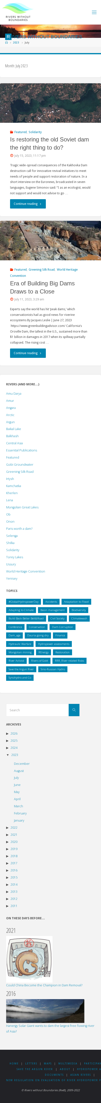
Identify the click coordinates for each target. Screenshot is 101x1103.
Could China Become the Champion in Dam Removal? (44, 985)
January (19, 820)
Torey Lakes (14, 557)
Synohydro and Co (20, 677)
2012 (14, 899)
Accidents (51, 601)
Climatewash (79, 618)
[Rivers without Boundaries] (18, 12)
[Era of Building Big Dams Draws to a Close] (50, 240)
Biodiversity (79, 610)
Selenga (12, 536)
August (19, 771)
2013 (14, 892)
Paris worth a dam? (19, 529)
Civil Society (57, 618)
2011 (14, 906)
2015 (14, 877)
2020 (14, 842)
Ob (8, 514)
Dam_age (14, 635)
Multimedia (67, 1063)
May (17, 792)
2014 (14, 884)
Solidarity (35, 132)
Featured (20, 132)
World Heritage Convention (25, 571)
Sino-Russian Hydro (53, 669)
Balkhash (12, 436)
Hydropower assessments (53, 644)
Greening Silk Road (42, 269)
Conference (15, 627)
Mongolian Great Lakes (22, 507)
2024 (14, 748)
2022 (14, 827)
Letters (31, 1063)
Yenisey (11, 578)
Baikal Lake (13, 429)
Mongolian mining (20, 652)
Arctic (10, 415)
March (18, 806)
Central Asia (14, 443)
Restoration (62, 652)
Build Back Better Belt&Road (26, 618)
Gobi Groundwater (19, 464)
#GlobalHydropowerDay (23, 601)
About (65, 1069)
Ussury (11, 564)
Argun (10, 422)
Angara (11, 408)
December (22, 764)
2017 (14, 863)
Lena (9, 500)
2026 (14, 733)
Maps (48, 1063)
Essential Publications (21, 450)
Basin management (52, 610)
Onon (10, 521)
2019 (14, 849)
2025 (14, 741)
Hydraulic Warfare (20, 644)
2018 (14, 856)
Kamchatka (13, 486)
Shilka (10, 543)
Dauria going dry (38, 635)
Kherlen (12, 493)
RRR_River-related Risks (69, 660)
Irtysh (10, 479)
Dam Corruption (62, 627)
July (16, 778)
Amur (10, 401)
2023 (16, 42)
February (20, 813)
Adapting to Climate (21, 610)
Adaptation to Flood (76, 601)
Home (14, 1063)
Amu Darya (13, 393)
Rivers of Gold (39, 660)
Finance (60, 635)
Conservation (37, 627)
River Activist (16, 660)
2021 (14, 835)
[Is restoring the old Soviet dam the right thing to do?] (50, 103)
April (17, 799)
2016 (14, 870)
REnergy (43, 652)
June (17, 785)
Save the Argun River (21, 669)
